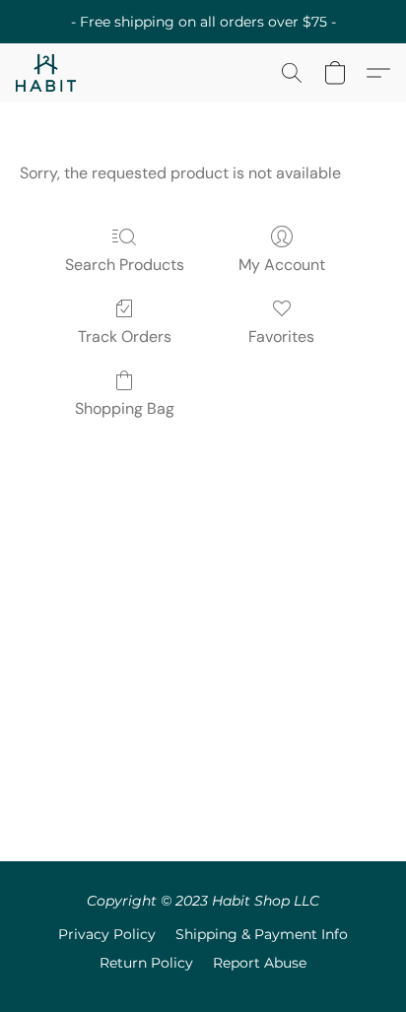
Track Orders (124, 336)
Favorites (281, 336)
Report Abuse (259, 963)
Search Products (124, 264)
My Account (281, 264)
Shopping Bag (124, 408)
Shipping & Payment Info (261, 934)
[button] (47, 72)
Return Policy (146, 963)
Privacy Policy (107, 934)
